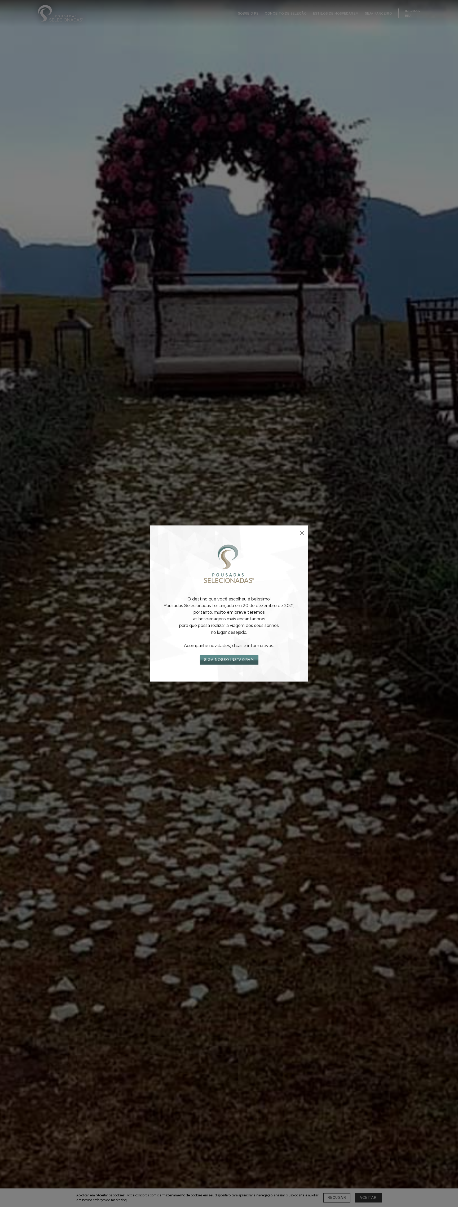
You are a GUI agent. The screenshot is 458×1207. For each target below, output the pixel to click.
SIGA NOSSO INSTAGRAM (229, 659)
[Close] (302, 533)
